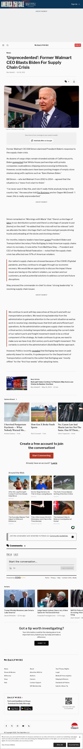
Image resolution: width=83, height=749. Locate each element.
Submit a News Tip (62, 686)
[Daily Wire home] (41, 45)
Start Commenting (41, 455)
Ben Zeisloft (10, 72)
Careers (32, 679)
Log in (54, 463)
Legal (57, 672)
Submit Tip (42, 643)
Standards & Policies (62, 682)
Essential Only (74, 745)
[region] (41, 741)
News (6, 669)
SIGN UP (77, 45)
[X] (12, 726)
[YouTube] (23, 726)
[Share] (74, 81)
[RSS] (29, 726)
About (32, 669)
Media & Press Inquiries (63, 676)
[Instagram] (17, 726)
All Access (7, 676)
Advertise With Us (36, 672)
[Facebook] (6, 726)
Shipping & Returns (62, 679)
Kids (5, 682)
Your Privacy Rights (62, 669)
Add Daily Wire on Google (43, 140)
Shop (6, 679)
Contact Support (35, 682)
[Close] (80, 737)
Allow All (60, 745)
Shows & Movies (9, 672)
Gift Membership (35, 686)
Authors (32, 676)
